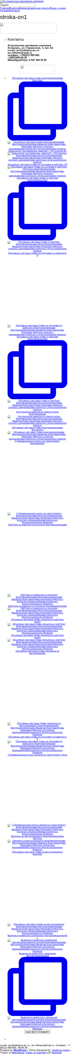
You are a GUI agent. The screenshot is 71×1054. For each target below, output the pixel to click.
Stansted (56, 1052)
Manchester (18, 1052)
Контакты (14, 10)
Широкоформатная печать (34, 8)
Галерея (4, 10)
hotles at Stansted (36, 1052)
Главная (4, 8)
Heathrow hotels (61, 1050)
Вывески (14, 8)
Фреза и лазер (57, 8)
